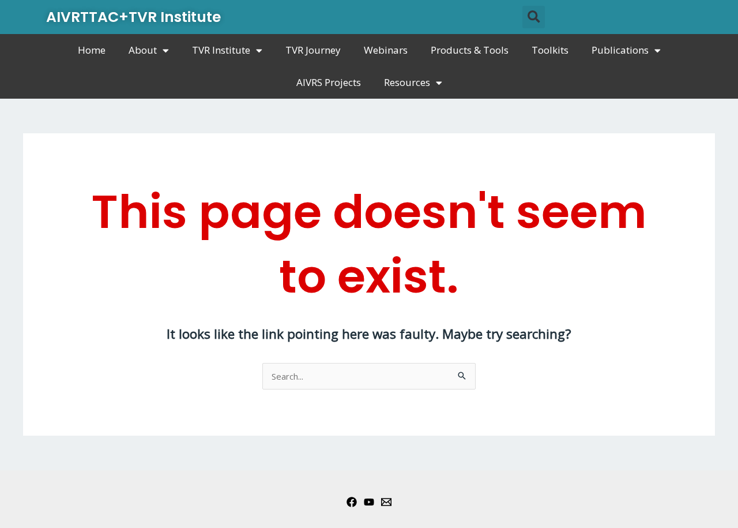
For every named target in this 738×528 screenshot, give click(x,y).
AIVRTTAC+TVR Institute (133, 17)
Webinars (386, 50)
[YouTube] (369, 502)
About (143, 50)
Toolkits (550, 50)
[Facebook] (352, 502)
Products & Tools (470, 50)
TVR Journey (313, 50)
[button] (533, 17)
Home (92, 50)
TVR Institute (221, 50)
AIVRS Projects (328, 82)
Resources (407, 82)
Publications (620, 50)
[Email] (386, 502)
